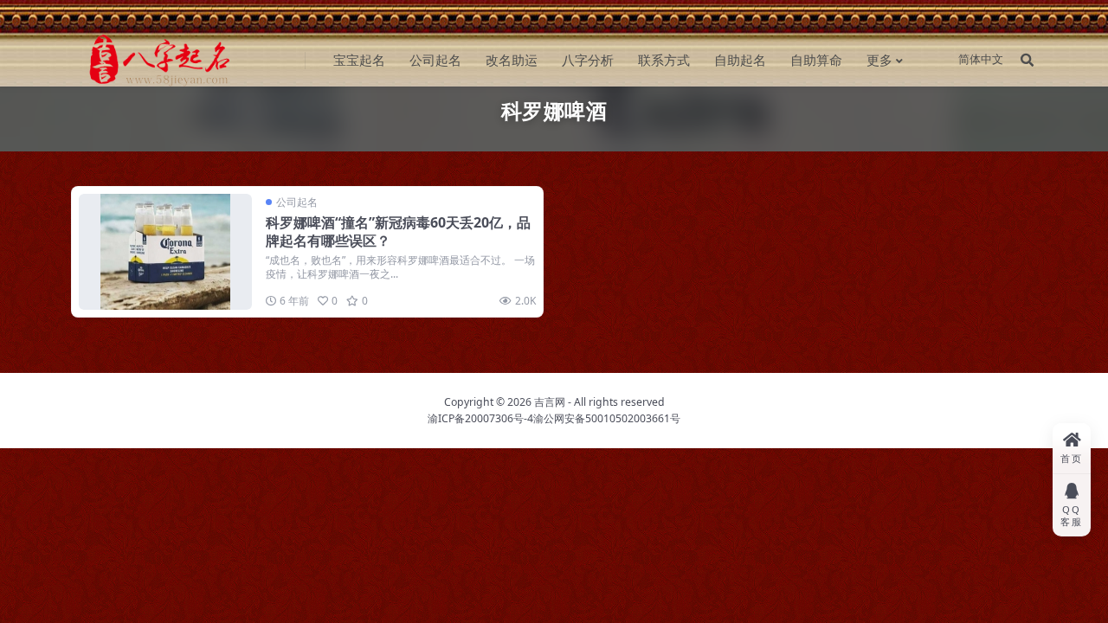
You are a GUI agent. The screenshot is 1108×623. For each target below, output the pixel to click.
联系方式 (664, 59)
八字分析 (588, 59)
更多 (879, 59)
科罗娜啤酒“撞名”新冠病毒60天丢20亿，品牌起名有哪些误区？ (398, 231)
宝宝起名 (359, 59)
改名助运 (512, 59)
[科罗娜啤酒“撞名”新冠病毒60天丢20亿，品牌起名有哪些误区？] (165, 251)
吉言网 (549, 402)
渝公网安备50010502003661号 (606, 418)
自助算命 (816, 59)
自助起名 (740, 59)
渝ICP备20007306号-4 (480, 418)
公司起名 (435, 59)
